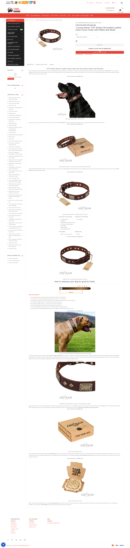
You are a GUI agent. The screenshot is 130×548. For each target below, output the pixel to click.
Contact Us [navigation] (91, 2)
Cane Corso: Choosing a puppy (15, 141)
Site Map (13, 530)
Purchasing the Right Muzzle (15, 115)
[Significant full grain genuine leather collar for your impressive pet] (75, 145)
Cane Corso (11, 138)
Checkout (108, 2)
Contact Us (111, 10)
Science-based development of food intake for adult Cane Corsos (15, 196)
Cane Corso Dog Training (14, 260)
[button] (121, 3)
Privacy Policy (14, 524)
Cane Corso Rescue (13, 111)
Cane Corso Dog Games (14, 103)
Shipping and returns (41, 64)
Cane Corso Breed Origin (14, 117)
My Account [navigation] (99, 2)
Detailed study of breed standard (16, 134)
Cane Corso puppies (13, 258)
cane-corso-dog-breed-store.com (21, 545)
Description (30, 64)
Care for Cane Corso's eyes (15, 207)
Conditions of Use (14, 528)
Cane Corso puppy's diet (14, 178)
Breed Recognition (13, 125)
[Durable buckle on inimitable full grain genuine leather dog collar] (75, 382)
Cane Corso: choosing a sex (15, 146)
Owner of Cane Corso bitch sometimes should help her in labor (15, 235)
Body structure (12, 136)
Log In (115, 2)
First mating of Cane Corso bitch (16, 213)
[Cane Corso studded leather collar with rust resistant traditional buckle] (75, 331)
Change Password (33, 524)
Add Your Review (88, 54)
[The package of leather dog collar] (75, 429)
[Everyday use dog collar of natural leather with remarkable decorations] (75, 97)
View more (10, 78)
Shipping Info (13, 523)
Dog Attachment (12, 113)
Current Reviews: (79, 54)
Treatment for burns (13, 242)
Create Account (32, 526)
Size (77, 34)
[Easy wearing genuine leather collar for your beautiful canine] (75, 257)
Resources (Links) (12, 248)
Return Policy (14, 526)
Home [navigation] (27, 20)
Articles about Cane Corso (14, 101)
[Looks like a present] (75, 479)
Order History (32, 523)
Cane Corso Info (12, 105)
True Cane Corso (12, 132)
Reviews (51, 64)
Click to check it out (99, 52)
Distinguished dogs (13, 123)
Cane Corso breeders (13, 262)
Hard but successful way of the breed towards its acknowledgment (15, 129)
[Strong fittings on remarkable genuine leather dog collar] (75, 192)
